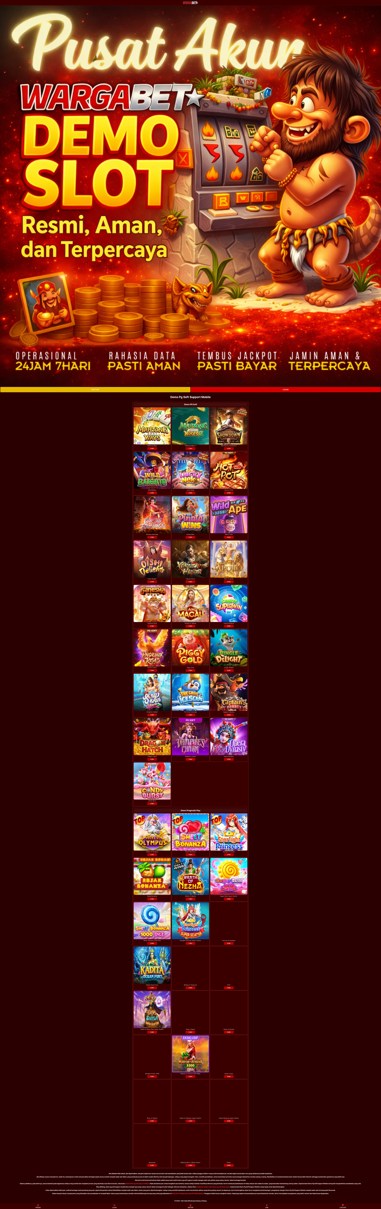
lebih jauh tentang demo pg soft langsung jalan (188, 1193)
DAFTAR (95, 390)
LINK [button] (266, 1207)
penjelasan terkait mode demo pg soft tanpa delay (212, 1187)
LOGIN (286, 390)
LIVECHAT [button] (343, 1207)
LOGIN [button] (114, 1207)
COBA (152, 448)
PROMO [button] (38, 1207)
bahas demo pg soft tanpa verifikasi (137, 1183)
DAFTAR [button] (190, 1207)
